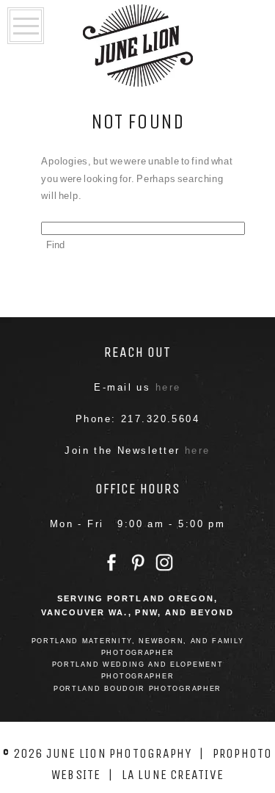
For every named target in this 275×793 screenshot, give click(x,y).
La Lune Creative (173, 775)
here (168, 387)
